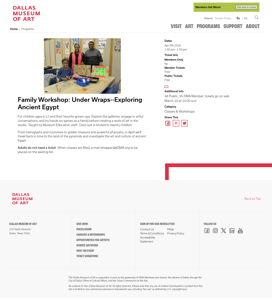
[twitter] (185, 123)
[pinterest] (177, 123)
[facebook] (168, 123)
